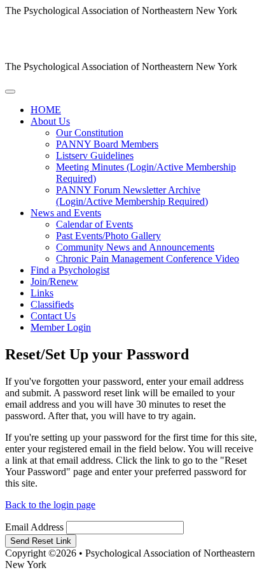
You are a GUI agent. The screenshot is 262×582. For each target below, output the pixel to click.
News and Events (66, 212)
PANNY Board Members (107, 144)
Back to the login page (50, 504)
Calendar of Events (94, 224)
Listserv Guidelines (95, 155)
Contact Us (53, 315)
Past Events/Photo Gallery (108, 235)
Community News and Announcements (135, 247)
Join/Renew (54, 281)
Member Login (61, 327)
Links (42, 293)
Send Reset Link (40, 541)
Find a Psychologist (70, 270)
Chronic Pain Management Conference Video (147, 258)
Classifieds (52, 304)
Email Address (34, 527)
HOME (46, 109)
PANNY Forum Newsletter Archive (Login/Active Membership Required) (132, 195)
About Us (50, 121)
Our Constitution (89, 132)
